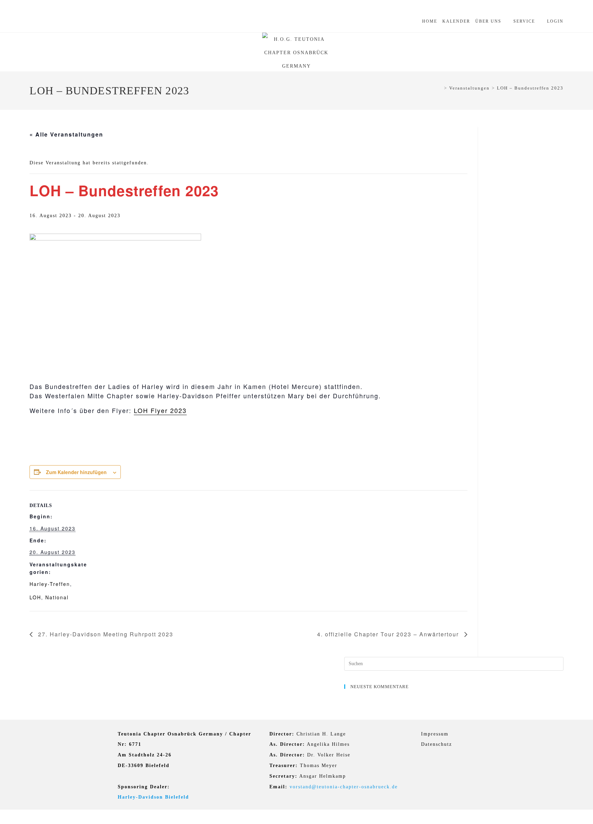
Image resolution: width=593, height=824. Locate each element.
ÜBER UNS (488, 21)
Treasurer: (283, 765)
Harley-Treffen (50, 583)
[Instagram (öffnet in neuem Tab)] (53, 23)
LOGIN (555, 21)
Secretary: (283, 776)
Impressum (435, 734)
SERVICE (524, 21)
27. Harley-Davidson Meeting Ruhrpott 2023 (104, 634)
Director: (281, 734)
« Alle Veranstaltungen (66, 134)
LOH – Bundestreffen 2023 (530, 88)
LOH (35, 597)
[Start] (440, 88)
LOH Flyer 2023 (160, 410)
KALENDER (456, 21)
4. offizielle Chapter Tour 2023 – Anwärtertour (389, 634)
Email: (278, 786)
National (57, 597)
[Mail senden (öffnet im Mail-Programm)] (73, 23)
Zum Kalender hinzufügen (76, 472)
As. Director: (287, 744)
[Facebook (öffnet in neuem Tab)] (37, 23)
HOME (429, 21)
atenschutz (438, 744)
